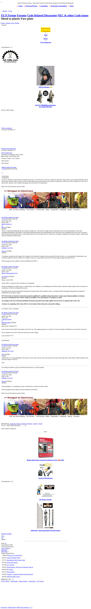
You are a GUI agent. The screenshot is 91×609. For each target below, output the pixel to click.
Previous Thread (6, 158)
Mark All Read (23, 581)
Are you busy (10, 565)
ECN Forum (8, 15)
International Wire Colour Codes (16, 560)
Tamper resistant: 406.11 (14, 557)
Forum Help (32, 581)
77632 (4, 242)
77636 (4, 373)
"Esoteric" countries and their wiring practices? (20, 574)
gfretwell (23, 423)
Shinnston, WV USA (8, 351)
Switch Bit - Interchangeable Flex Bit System (45, 530)
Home (21, 6)
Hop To (3, 425)
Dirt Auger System (45, 499)
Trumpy (40, 423)
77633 (4, 268)
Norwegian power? (12, 562)
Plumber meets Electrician (8, 148)
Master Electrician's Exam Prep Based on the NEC (45, 460)
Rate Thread (5, 163)
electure (18, 423)
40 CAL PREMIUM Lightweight (45, 105)
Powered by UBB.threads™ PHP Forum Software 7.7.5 (16, 607)
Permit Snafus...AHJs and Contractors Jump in (20, 567)
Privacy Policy (5, 581)
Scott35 (35, 423)
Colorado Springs (6, 319)
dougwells (13, 423)
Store (72, 6)
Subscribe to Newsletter (59, 6)
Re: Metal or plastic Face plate (10, 217)
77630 (4, 169)
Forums (21, 15)
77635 (4, 346)
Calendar (7, 23)
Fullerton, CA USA (7, 248)
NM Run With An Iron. (13, 576)
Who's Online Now (6, 153)
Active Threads (15, 23)
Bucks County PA (7, 224)
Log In (10, 11)
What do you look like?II (15, 555)
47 (5, 543)
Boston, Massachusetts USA (10, 273)
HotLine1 (29, 423)
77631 (4, 219)
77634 (4, 314)
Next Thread (15, 158)
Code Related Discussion (42, 15)
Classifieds (44, 6)
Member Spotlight (6, 534)
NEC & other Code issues (73, 15)
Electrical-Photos (31, 6)
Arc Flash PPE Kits (45, 107)
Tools (46, 35)
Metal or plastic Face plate (9, 167)
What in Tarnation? (6, 128)
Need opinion (10, 572)
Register (4, 11)
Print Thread (5, 161)
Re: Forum (10, 569)
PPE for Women (44, 87)
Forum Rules (14, 581)
